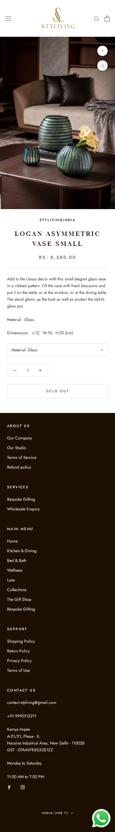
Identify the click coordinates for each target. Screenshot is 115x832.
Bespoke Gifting (21, 499)
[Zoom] (102, 51)
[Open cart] (107, 18)
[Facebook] (9, 786)
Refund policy (19, 467)
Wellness (14, 570)
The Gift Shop (19, 599)
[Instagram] (23, 786)
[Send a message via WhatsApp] (101, 818)
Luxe (11, 580)
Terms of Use (18, 670)
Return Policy (18, 651)
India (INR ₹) (55, 813)
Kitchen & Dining (22, 551)
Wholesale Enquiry (23, 509)
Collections (17, 590)
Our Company (19, 438)
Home (12, 541)
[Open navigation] (8, 18)
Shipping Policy (21, 641)
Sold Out (57, 391)
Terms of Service (21, 457)
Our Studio (16, 448)
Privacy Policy (19, 661)
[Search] (96, 18)
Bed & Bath (16, 560)
